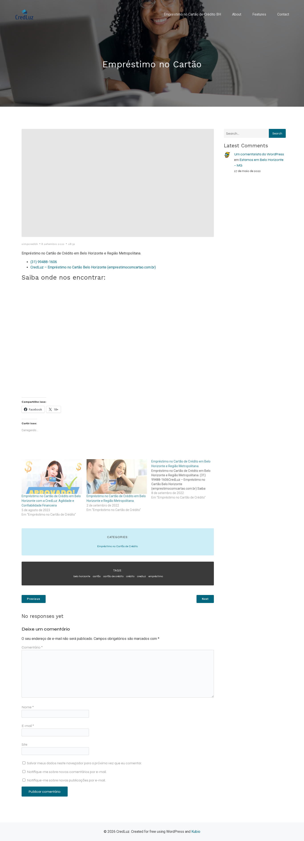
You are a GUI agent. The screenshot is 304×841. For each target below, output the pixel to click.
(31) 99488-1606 (43, 262)
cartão (97, 576)
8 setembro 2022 (53, 244)
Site (24, 744)
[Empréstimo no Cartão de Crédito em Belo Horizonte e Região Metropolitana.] (117, 476)
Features (259, 14)
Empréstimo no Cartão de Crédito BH (192, 14)
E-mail (28, 726)
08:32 (71, 244)
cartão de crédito (113, 576)
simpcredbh (30, 244)
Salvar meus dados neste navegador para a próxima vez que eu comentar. (84, 763)
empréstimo (155, 576)
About (236, 14)
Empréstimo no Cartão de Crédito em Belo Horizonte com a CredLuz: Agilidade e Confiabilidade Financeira (51, 500)
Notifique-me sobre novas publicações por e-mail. (66, 780)
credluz (141, 576)
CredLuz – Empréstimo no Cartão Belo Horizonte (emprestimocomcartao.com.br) (93, 267)
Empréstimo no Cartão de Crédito (117, 546)
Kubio (195, 831)
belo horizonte (81, 576)
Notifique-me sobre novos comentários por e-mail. (67, 772)
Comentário (32, 647)
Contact (283, 14)
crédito (130, 576)
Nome (28, 707)
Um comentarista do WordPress (259, 154)
